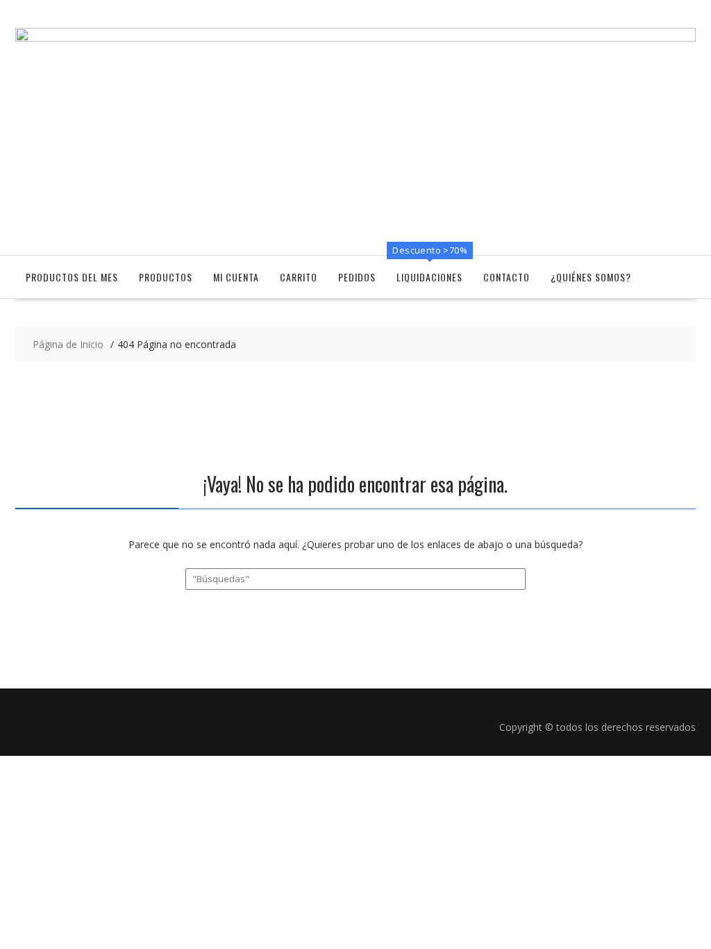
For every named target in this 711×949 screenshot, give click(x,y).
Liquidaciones (429, 277)
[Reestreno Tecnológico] (355, 37)
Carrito (298, 277)
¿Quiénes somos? (591, 277)
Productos (165, 277)
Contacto (506, 277)
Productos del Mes (72, 277)
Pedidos (357, 277)
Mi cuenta (236, 277)
